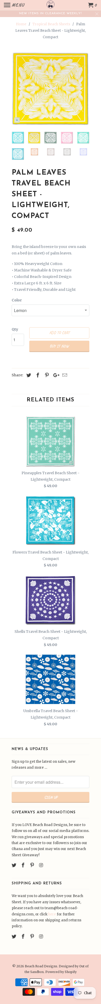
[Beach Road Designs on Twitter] (14, 865)
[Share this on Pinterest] (46, 375)
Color (17, 300)
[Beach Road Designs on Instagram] (41, 865)
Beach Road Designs (41, 966)
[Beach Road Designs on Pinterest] (32, 865)
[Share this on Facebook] (37, 375)
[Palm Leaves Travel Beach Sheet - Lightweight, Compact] (50, 89)
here (52, 914)
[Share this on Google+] (55, 375)
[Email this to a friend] (64, 375)
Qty (15, 329)
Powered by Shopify (61, 972)
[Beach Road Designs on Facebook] (23, 865)
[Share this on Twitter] (28, 375)
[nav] (14, 5)
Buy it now (59, 346)
